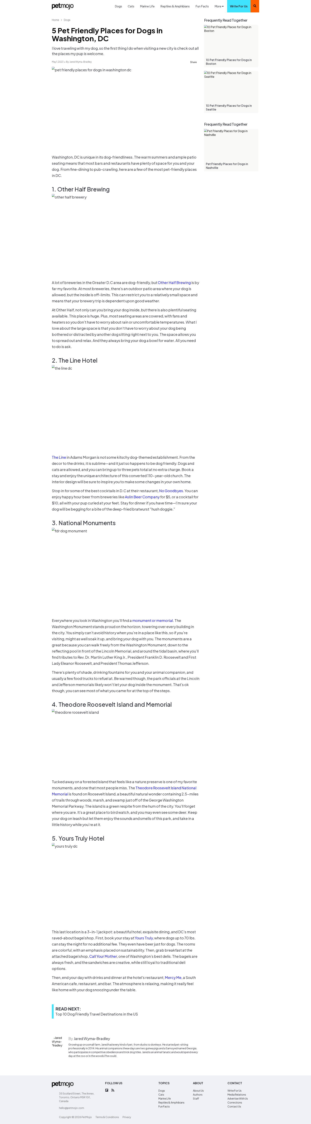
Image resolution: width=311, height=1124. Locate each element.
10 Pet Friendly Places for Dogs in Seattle (229, 107)
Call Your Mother (103, 956)
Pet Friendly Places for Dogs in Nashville (227, 166)
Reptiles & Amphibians (175, 6)
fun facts (164, 1106)
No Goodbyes (171, 490)
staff (196, 1098)
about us (198, 1090)
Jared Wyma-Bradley (80, 61)
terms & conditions (107, 1117)
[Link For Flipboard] (106, 1090)
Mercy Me (173, 977)
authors (197, 1094)
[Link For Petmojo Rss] (112, 1090)
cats (161, 1094)
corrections (234, 1102)
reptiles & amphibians (171, 1102)
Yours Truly (144, 938)
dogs (161, 1090)
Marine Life (147, 6)
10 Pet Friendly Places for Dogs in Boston (229, 62)
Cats (131, 6)
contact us (234, 1106)
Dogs (118, 6)
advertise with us (237, 1098)
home (55, 19)
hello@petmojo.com (71, 1107)
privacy (127, 1117)
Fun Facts (202, 6)
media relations (236, 1094)
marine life (164, 1098)
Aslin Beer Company (142, 497)
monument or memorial (152, 620)
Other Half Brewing (174, 282)
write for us (239, 6)
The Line (59, 457)
